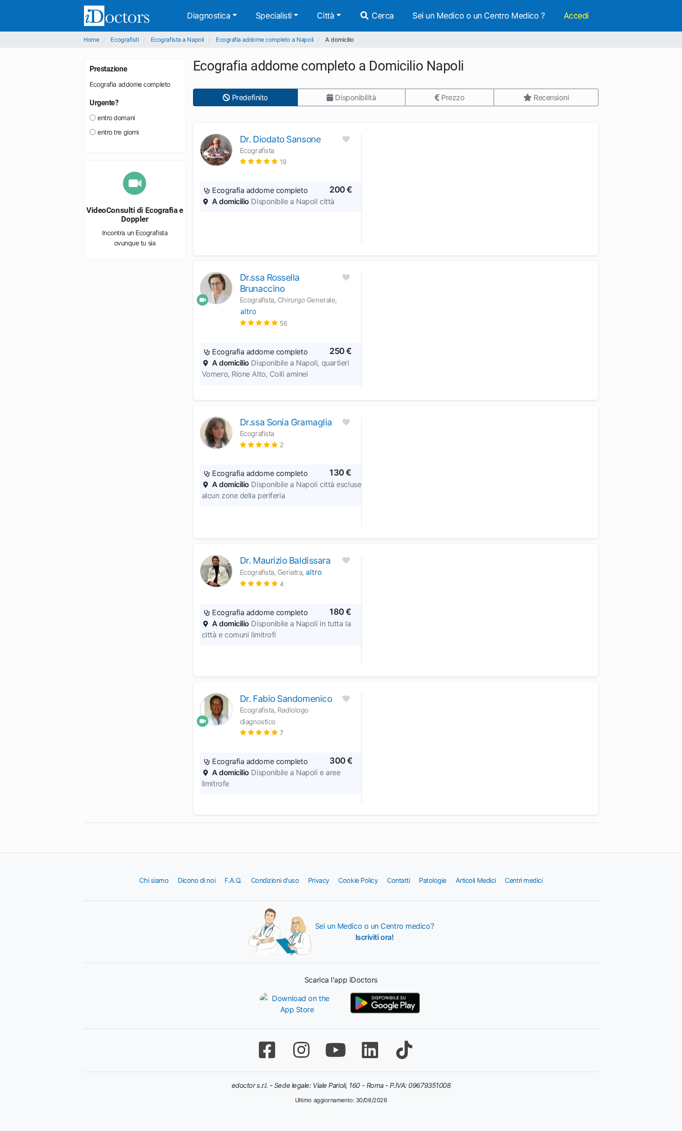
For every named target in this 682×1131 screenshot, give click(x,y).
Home (91, 39)
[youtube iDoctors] (335, 1050)
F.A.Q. (233, 880)
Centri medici (523, 880)
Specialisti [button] (274, 15)
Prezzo (451, 97)
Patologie (432, 880)
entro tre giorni (118, 132)
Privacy (318, 880)
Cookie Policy (358, 880)
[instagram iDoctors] (301, 1050)
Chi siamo (153, 880)
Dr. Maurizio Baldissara (285, 560)
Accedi (576, 15)
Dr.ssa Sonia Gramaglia (286, 422)
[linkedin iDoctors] (369, 1050)
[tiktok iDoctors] (404, 1050)
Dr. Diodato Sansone (280, 139)
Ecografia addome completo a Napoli (265, 39)
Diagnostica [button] (208, 15)
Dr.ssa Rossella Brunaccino (270, 283)
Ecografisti (124, 39)
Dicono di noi (196, 880)
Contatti (398, 880)
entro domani (116, 118)
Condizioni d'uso (275, 880)
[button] (263, 161)
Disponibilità (354, 97)
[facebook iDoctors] (266, 1050)
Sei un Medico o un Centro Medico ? (478, 15)
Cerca (382, 15)
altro (248, 311)
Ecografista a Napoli (177, 39)
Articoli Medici (476, 880)
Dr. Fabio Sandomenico (286, 698)
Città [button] (325, 15)
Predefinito (249, 97)
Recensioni (550, 97)
